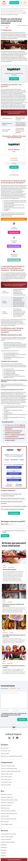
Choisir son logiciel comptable (8, 810)
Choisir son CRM (5, 816)
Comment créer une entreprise (11, 8)
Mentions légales (5, 753)
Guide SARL (4, 850)
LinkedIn (9, 738)
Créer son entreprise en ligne (8, 765)
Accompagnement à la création (8, 834)
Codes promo (14, 2)
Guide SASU (4, 847)
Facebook (13, 738)
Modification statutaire (6, 794)
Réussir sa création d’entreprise (16, 10)
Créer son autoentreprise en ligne (9, 768)
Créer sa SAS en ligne (6, 779)
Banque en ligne (5, 821)
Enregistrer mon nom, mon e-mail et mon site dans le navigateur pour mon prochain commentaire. (13, 715)
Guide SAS (3, 852)
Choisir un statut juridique (7, 836)
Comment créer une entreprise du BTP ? (9, 11)
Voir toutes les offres (14, 174)
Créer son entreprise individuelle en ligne (10, 771)
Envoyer (5, 535)
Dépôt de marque (5, 808)
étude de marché (5, 319)
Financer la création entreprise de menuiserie (13, 498)
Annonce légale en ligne (6, 824)
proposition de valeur (7, 337)
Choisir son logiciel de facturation (9, 813)
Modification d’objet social (7, 802)
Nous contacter (4, 748)
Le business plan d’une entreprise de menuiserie (13, 506)
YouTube (17, 738)
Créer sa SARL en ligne (6, 776)
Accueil (2, 8)
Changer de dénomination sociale (9, 799)
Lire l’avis (14, 163)
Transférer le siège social (7, 797)
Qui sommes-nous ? (6, 750)
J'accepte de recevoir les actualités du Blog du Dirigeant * (13, 531)
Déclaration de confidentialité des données (11, 756)
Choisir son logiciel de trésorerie (8, 818)
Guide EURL (4, 844)
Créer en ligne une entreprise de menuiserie (12, 509)
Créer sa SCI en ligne (6, 784)
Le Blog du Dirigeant (4, 3)
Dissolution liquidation (6, 805)
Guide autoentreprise (6, 839)
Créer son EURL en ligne (6, 774)
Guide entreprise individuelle (7, 842)
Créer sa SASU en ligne (6, 782)
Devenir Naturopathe (9, 569)
